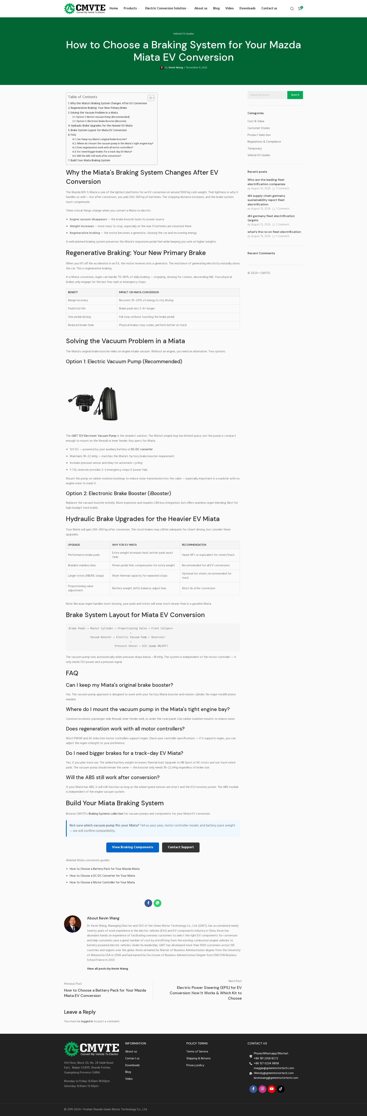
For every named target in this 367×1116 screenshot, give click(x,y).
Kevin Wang (176, 67)
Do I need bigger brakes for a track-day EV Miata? (104, 152)
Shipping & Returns (198, 1058)
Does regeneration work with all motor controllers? (105, 148)
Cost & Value (256, 121)
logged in (87, 1021)
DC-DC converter (142, 449)
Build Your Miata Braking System (90, 160)
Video (129, 1079)
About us (131, 1051)
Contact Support (181, 847)
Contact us (132, 1058)
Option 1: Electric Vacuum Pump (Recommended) (103, 117)
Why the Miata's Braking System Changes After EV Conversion (108, 103)
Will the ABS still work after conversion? (99, 156)
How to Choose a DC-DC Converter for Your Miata (102, 875)
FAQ (73, 135)
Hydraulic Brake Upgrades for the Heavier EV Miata (101, 126)
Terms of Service (197, 1051)
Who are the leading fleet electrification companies (266, 182)
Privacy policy (195, 1065)
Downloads (132, 1065)
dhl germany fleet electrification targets (271, 218)
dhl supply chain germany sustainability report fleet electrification (266, 200)
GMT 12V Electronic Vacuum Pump (93, 435)
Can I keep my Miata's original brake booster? (101, 139)
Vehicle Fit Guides (183, 34)
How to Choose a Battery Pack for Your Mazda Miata (105, 869)
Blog (128, 1072)
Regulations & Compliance (264, 142)
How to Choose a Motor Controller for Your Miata (102, 882)
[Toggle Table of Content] (149, 98)
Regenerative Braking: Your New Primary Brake (99, 108)
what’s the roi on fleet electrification (274, 232)
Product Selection (259, 135)
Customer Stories (259, 128)
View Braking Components (132, 847)
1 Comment (282, 188)
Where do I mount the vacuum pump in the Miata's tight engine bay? (115, 144)
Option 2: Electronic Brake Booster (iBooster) (101, 121)
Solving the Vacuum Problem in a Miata (94, 113)
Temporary (255, 148)
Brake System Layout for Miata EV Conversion (99, 130)
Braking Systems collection (106, 813)
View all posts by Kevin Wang (107, 969)
